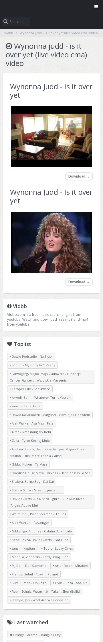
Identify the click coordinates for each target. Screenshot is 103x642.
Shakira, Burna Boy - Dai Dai (32, 481)
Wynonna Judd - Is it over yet (51, 90)
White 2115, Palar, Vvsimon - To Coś (38, 514)
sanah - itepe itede (25, 406)
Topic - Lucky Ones (58, 548)
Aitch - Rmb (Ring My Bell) (31, 432)
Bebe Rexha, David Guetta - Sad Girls (39, 540)
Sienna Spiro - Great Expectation (36, 490)
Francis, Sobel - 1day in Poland (34, 574)
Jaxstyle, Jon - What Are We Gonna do (39, 600)
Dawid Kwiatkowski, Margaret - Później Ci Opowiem (50, 415)
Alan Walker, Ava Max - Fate (32, 423)
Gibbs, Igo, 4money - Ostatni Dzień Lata (41, 531)
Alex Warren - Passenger (30, 522)
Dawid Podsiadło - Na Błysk (31, 356)
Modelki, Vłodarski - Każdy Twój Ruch (39, 557)
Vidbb (51, 7)
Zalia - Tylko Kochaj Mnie (30, 440)
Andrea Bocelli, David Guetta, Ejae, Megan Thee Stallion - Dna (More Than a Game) (47, 452)
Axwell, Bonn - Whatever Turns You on (41, 397)
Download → (79, 176)
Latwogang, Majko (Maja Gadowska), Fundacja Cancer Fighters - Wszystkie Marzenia (45, 376)
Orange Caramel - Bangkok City (36, 635)
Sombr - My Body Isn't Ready (33, 365)
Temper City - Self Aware (30, 389)
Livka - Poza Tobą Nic (70, 583)
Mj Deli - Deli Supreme (28, 565)
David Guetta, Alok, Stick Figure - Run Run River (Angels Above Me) (47, 502)
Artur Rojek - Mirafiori (71, 565)
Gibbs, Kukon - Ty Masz (29, 464)
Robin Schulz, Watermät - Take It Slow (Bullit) (45, 591)
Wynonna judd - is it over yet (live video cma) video (59, 33)
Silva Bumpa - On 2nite (28, 583)
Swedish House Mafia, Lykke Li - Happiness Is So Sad (50, 473)
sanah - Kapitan (23, 548)
